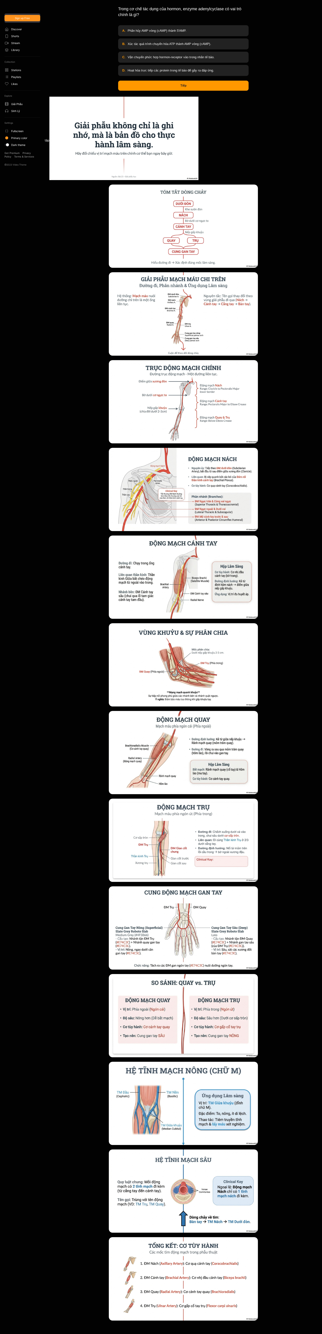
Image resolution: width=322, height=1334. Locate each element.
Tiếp (183, 85)
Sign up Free (22, 18)
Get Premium (12, 153)
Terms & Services (24, 156)
